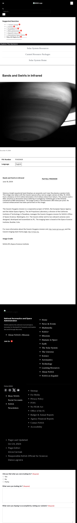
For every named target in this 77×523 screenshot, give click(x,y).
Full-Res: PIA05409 (49, 179)
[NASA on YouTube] (18, 390)
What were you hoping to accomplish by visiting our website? (28, 506)
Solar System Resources (38, 48)
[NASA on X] (14, 390)
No (6, 479)
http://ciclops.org (33, 232)
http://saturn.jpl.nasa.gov (56, 229)
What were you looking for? (16, 486)
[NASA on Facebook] (5, 390)
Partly (7, 482)
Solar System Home (38, 60)
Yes (6, 477)
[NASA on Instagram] (9, 390)
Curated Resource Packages (37, 54)
